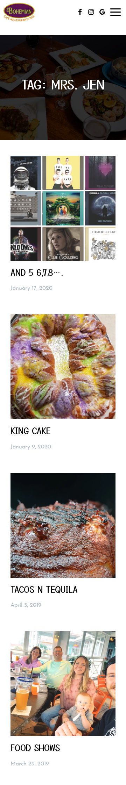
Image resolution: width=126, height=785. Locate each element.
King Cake (30, 430)
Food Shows (35, 747)
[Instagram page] (91, 11)
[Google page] (102, 11)
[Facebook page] (79, 11)
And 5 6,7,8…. (36, 272)
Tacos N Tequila (44, 589)
